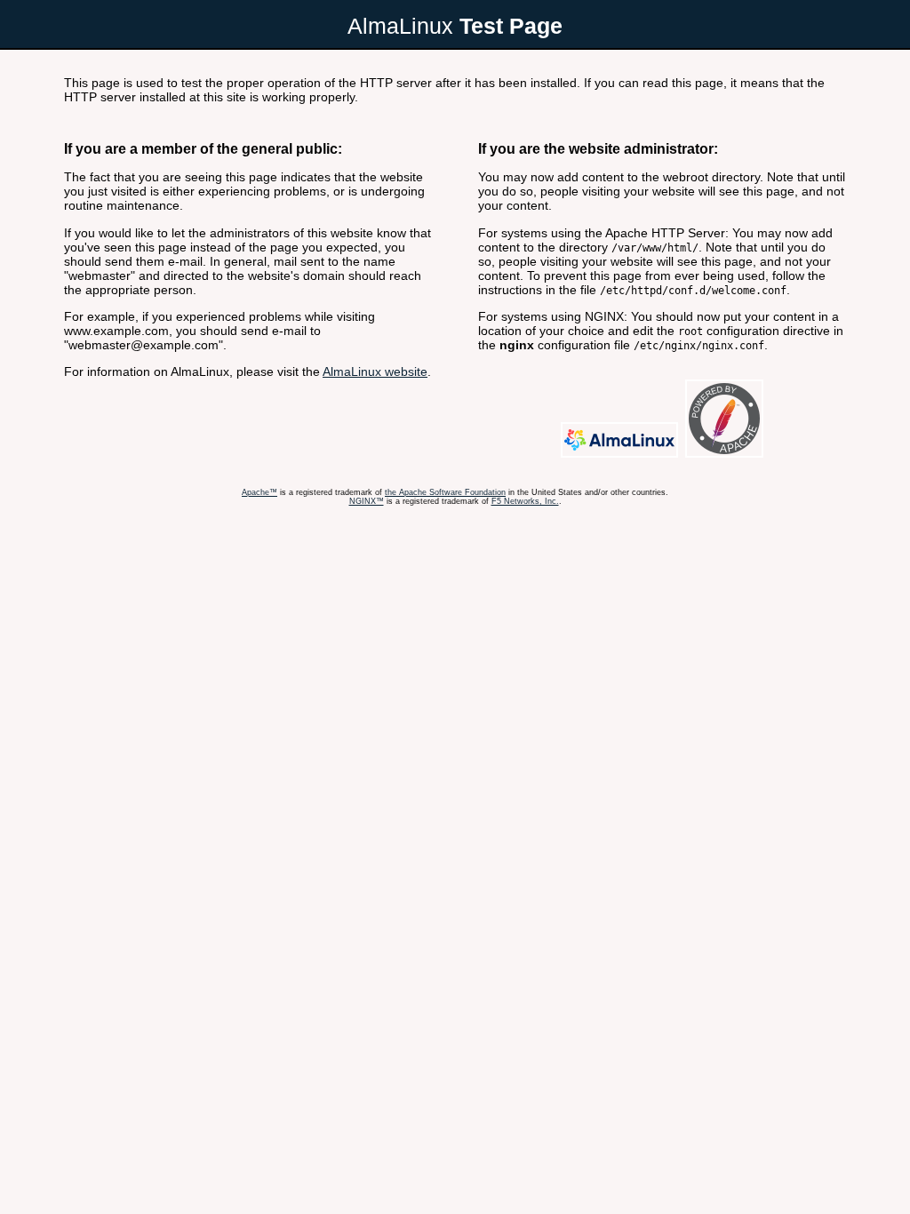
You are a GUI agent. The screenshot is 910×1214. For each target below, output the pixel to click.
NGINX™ (366, 501)
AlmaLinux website (375, 371)
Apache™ (259, 492)
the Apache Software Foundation (445, 492)
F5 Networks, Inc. (525, 501)
